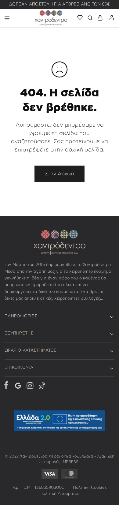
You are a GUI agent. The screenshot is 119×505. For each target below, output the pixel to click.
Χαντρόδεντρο (33, 456)
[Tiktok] (40, 387)
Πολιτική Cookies (89, 488)
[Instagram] (30, 387)
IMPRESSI (71, 462)
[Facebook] (7, 386)
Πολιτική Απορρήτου (60, 494)
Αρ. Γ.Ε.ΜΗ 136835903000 (38, 488)
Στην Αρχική (59, 173)
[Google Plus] (18, 387)
